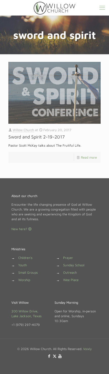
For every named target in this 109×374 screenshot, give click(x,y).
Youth (22, 265)
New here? (19, 229)
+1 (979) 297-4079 (25, 325)
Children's (25, 258)
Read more (89, 157)
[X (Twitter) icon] (55, 356)
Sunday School (73, 265)
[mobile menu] (102, 7)
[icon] (60, 356)
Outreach (70, 272)
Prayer (68, 258)
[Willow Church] (54, 7)
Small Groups (28, 272)
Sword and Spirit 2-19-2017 (36, 137)
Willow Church (23, 130)
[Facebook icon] (49, 356)
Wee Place (71, 280)
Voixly (87, 349)
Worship (24, 280)
